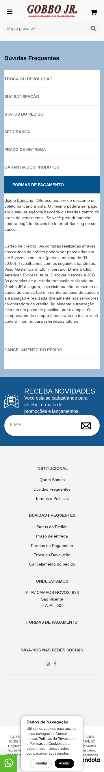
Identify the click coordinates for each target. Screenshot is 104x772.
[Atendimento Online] (8, 765)
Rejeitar (41, 763)
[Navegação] (9, 11)
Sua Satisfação (21, 96)
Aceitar (64, 763)
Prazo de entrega (25, 149)
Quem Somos (52, 479)
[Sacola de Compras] (93, 12)
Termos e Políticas (52, 498)
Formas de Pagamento (38, 184)
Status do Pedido (24, 114)
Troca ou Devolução (28, 79)
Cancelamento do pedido (33, 350)
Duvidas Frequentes (52, 489)
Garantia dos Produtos (31, 167)
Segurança (17, 132)
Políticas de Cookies (45, 744)
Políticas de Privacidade (58, 739)
